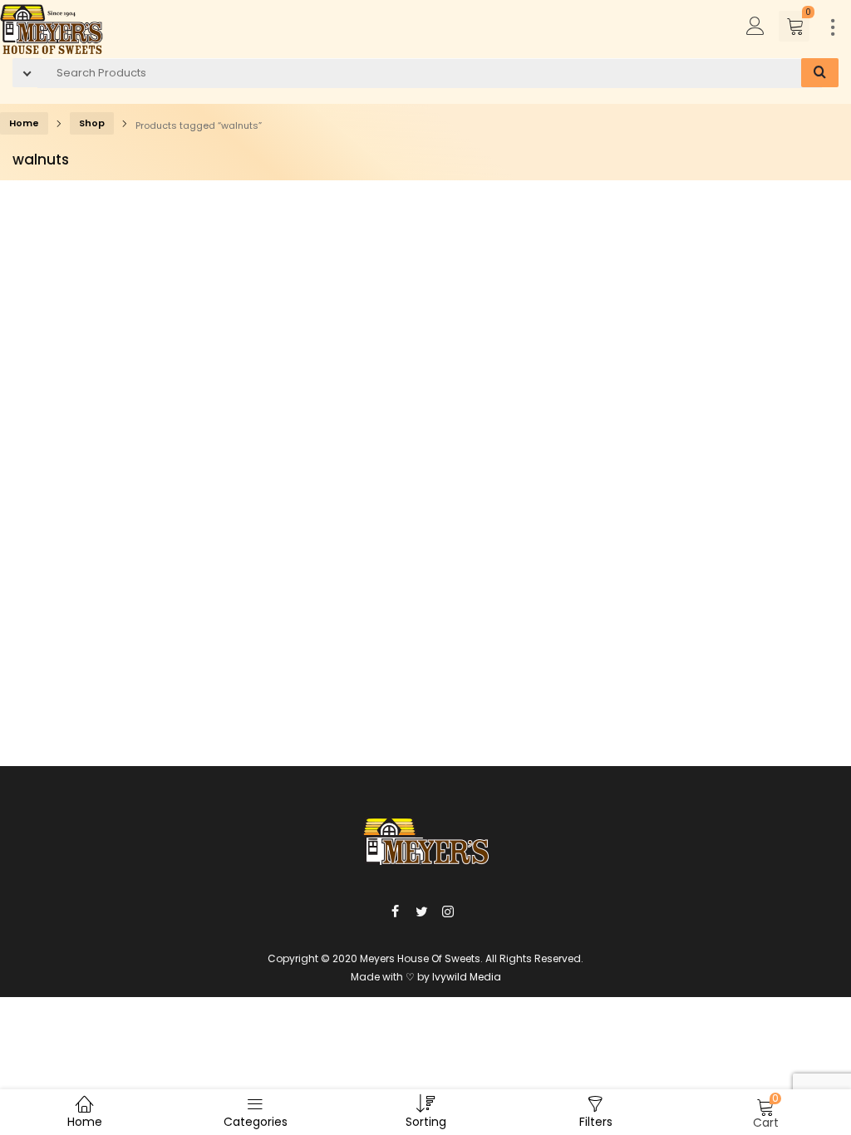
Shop (92, 123)
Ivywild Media (466, 977)
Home (24, 123)
